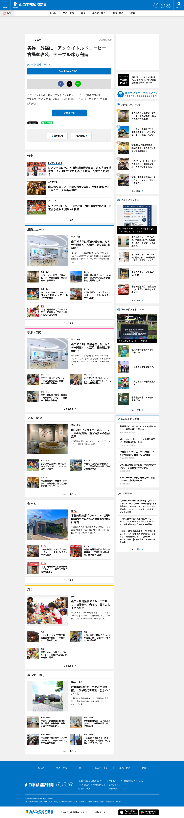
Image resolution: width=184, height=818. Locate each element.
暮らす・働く (98, 13)
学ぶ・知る (118, 13)
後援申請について (116, 788)
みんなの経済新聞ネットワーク (39, 812)
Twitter (162, 5)
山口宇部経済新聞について (90, 781)
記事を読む (69, 113)
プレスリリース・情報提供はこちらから (126, 781)
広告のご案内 (85, 788)
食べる (52, 13)
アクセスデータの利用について (92, 785)
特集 (133, 13)
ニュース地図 (34, 40)
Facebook (156, 5)
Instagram (168, 5)
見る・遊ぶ (68, 13)
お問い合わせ (114, 785)
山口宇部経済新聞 (29, 5)
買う (83, 13)
